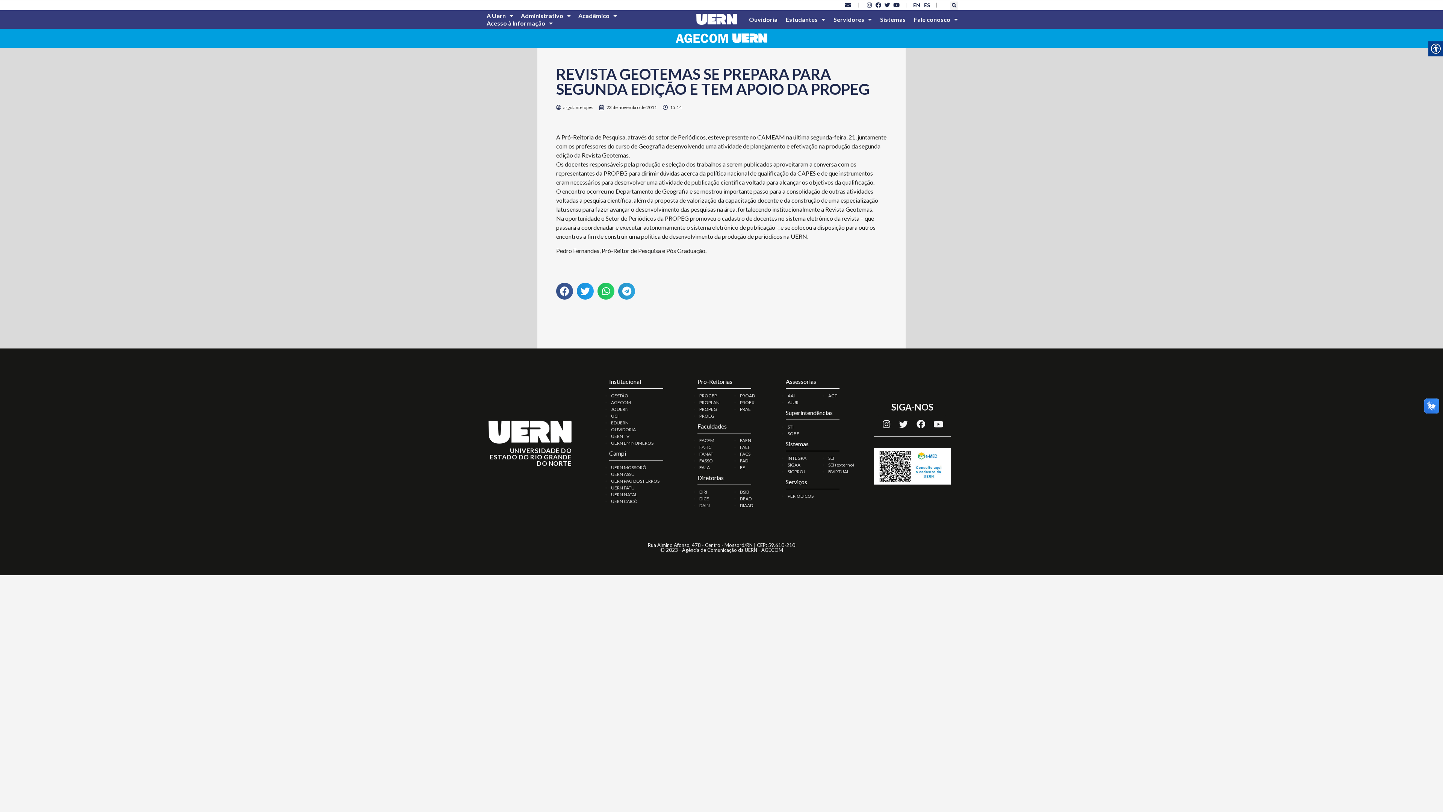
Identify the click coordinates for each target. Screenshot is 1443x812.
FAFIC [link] (705, 447)
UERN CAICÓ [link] (624, 501)
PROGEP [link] (708, 395)
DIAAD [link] (746, 505)
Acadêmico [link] (594, 15)
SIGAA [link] (794, 465)
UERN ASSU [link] (623, 474)
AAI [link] (791, 395)
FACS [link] (745, 454)
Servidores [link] (848, 19)
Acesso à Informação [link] (516, 23)
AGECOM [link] (621, 402)
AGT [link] (832, 395)
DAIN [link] (704, 505)
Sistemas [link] (893, 19)
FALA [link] (704, 467)
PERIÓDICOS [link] (801, 496)
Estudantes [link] (802, 19)
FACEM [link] (706, 440)
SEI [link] (831, 458)
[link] (848, 4)
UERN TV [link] (620, 436)
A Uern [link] (496, 15)
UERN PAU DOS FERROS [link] (635, 481)
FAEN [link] (745, 440)
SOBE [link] (793, 433)
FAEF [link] (745, 447)
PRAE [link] (745, 409)
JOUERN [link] (620, 409)
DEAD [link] (746, 498)
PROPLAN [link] (709, 402)
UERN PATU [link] (623, 488)
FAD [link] (744, 461)
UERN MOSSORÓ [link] (628, 467)
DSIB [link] (744, 492)
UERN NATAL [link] (624, 494)
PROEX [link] (747, 402)
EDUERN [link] (620, 423)
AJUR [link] (793, 402)
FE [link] (742, 467)
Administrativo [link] (542, 15)
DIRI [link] (703, 492)
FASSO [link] (706, 461)
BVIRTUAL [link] (838, 471)
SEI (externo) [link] (841, 465)
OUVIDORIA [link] (623, 429)
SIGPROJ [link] (796, 471)
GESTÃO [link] (619, 395)
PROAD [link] (747, 395)
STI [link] (791, 427)
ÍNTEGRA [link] (797, 458)
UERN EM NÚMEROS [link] (632, 443)
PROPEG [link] (708, 409)
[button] (954, 6)
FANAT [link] (706, 454)
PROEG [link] (706, 416)
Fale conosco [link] (932, 19)
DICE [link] (704, 498)
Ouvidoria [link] (763, 19)
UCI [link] (615, 416)
